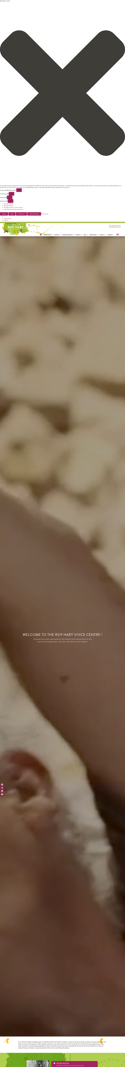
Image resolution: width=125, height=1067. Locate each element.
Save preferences (34, 214)
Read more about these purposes (13, 209)
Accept (4, 214)
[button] (62, 93)
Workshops (62, 1063)
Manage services (9, 205)
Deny (12, 214)
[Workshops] (54, 1063)
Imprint (6, 220)
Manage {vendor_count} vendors (13, 207)
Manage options (8, 204)
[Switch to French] (118, 234)
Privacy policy (8, 218)
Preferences (21, 214)
